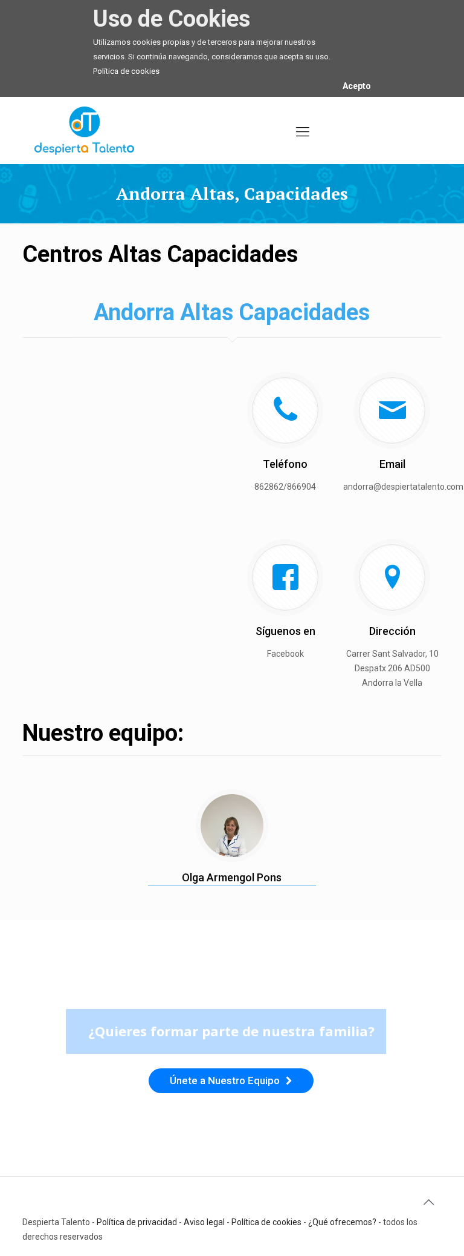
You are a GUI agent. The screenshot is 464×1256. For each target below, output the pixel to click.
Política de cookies (126, 71)
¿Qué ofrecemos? (342, 1222)
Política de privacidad (137, 1222)
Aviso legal (204, 1222)
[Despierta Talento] (84, 130)
